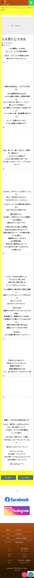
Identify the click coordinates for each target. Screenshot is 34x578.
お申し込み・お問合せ (21, 538)
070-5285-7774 (19, 534)
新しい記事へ (25, 477)
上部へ (31, 574)
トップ (9, 549)
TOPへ (24, 574)
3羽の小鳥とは (25, 549)
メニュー (31, 3)
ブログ (9, 555)
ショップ (9, 561)
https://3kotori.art (19, 542)
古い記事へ (8, 477)
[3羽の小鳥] (6, 1)
